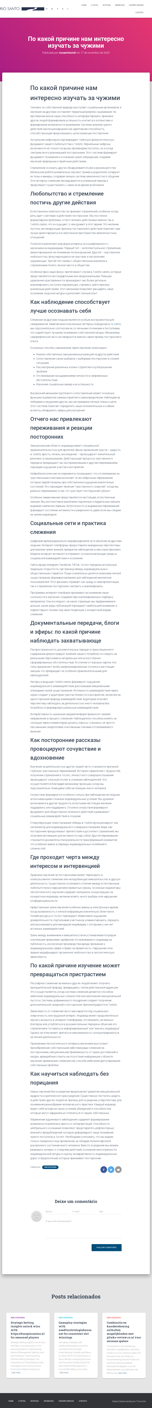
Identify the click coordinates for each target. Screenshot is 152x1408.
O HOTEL (94, 5)
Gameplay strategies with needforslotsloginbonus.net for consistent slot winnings (75, 1330)
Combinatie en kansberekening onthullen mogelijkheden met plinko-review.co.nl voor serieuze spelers (124, 1332)
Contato (139, 13)
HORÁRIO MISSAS (136, 5)
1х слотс (115, 324)
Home (84, 5)
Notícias (107, 5)
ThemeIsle (141, 1401)
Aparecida (120, 5)
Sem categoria (50, 1167)
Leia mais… (16, 1372)
